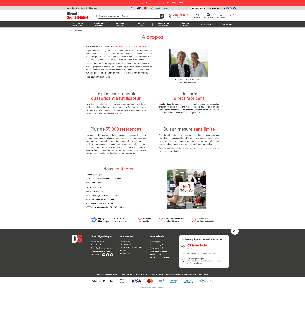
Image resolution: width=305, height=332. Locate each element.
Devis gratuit (208, 17)
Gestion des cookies (173, 274)
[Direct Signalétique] (77, 15)
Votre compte (155, 242)
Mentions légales (190, 274)
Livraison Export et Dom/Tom (131, 247)
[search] (162, 16)
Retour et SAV (125, 250)
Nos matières (125, 253)
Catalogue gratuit (198, 8)
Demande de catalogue (158, 251)
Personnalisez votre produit (101, 251)
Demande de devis (156, 248)
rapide (147, 220)
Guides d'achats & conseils (159, 257)
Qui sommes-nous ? (98, 242)
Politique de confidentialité (132, 274)
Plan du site (203, 274)
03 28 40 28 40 (96, 188)
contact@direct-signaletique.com (201, 253)
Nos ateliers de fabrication (100, 245)
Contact (197, 17)
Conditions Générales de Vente (107, 274)
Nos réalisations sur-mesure (101, 248)
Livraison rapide (215, 8)
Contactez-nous (155, 254)
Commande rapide (157, 245)
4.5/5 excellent (119, 221)
